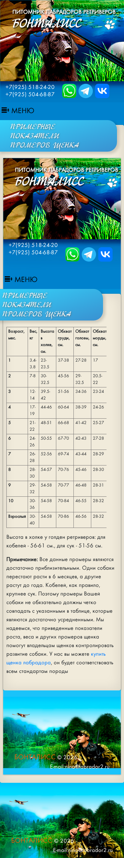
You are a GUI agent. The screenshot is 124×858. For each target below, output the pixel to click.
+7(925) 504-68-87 (30, 94)
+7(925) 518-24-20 (30, 87)
